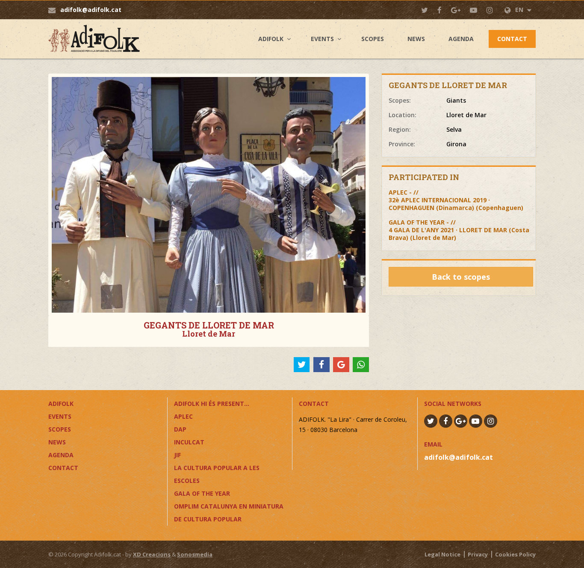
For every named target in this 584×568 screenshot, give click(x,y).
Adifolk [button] (270, 39)
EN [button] (520, 10)
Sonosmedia (194, 554)
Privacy (478, 554)
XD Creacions (152, 554)
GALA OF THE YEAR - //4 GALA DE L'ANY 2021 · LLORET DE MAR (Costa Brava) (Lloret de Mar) (459, 230)
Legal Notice (442, 554)
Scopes (372, 39)
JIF (177, 455)
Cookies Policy (515, 554)
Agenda (461, 39)
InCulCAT (189, 442)
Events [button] (322, 39)
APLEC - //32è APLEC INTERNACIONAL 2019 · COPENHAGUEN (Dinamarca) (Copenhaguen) (456, 200)
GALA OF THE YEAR (202, 493)
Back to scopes (461, 277)
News (416, 39)
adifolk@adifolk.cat (90, 10)
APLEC (183, 416)
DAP (180, 429)
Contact (512, 39)
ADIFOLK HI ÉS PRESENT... (211, 403)
